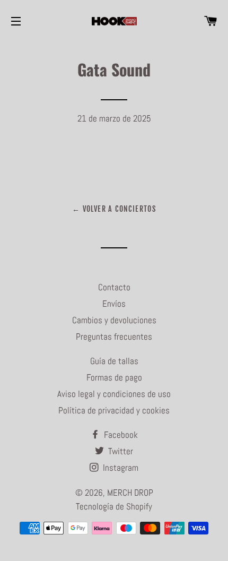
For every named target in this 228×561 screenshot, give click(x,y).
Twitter (119, 451)
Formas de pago (114, 377)
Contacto (114, 287)
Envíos (114, 303)
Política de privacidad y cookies (114, 410)
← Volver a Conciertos (114, 208)
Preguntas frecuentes (114, 336)
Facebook (120, 435)
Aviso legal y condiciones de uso (114, 394)
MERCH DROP (130, 492)
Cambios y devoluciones (114, 320)
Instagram (119, 467)
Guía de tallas (114, 361)
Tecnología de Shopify (114, 506)
